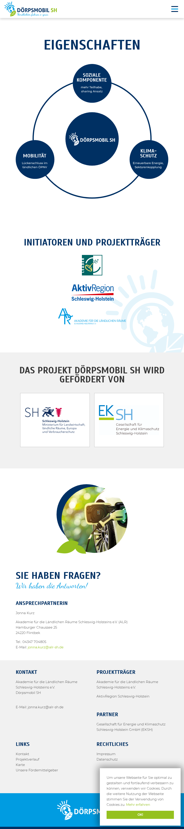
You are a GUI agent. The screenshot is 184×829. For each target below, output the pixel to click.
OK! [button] (140, 814)
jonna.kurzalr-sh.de (46, 647)
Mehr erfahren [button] (138, 804)
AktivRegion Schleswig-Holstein (122, 696)
